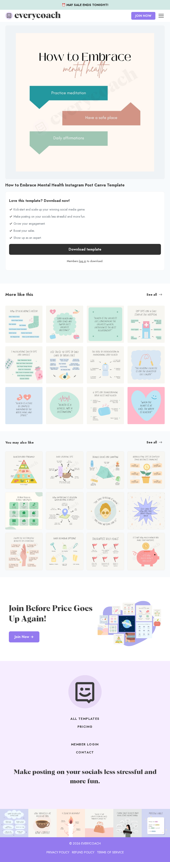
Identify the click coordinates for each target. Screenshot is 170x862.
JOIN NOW (143, 15)
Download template (85, 249)
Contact (85, 752)
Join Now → (24, 636)
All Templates (84, 718)
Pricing (85, 726)
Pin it (10, 31)
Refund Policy (83, 852)
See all (152, 294)
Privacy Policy (57, 852)
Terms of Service (110, 852)
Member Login (85, 744)
